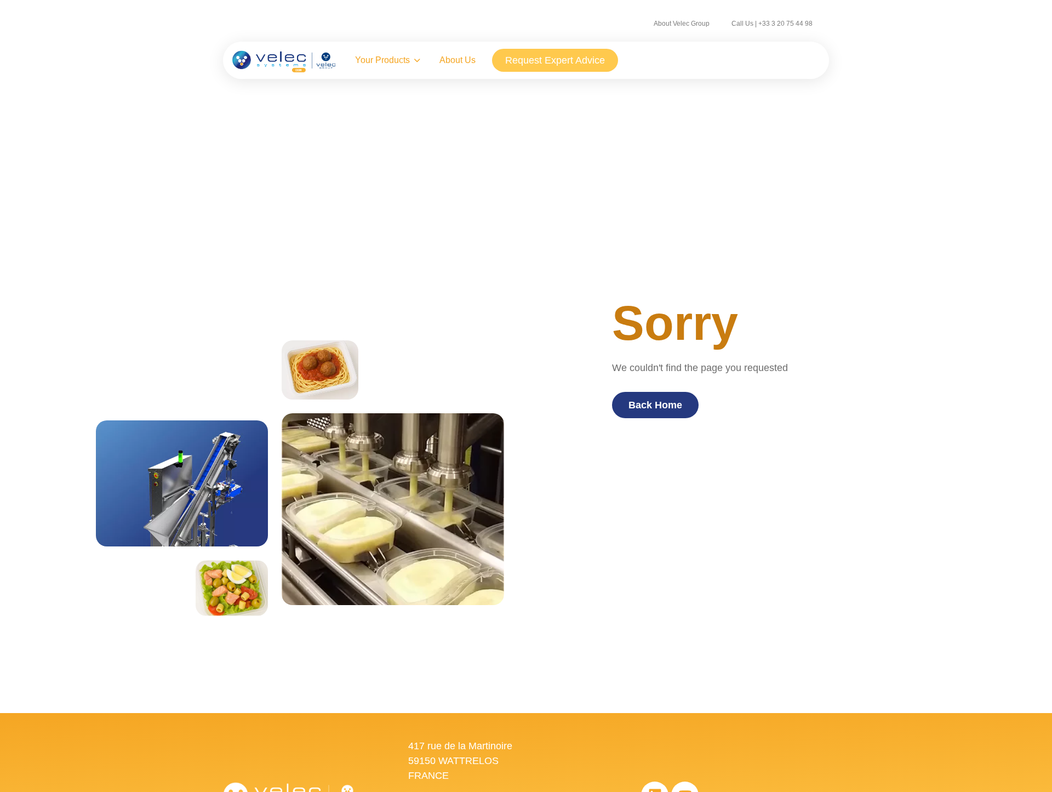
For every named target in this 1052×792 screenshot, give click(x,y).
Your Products (382, 60)
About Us (457, 60)
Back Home (655, 405)
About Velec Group (682, 23)
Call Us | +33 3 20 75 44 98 (772, 23)
